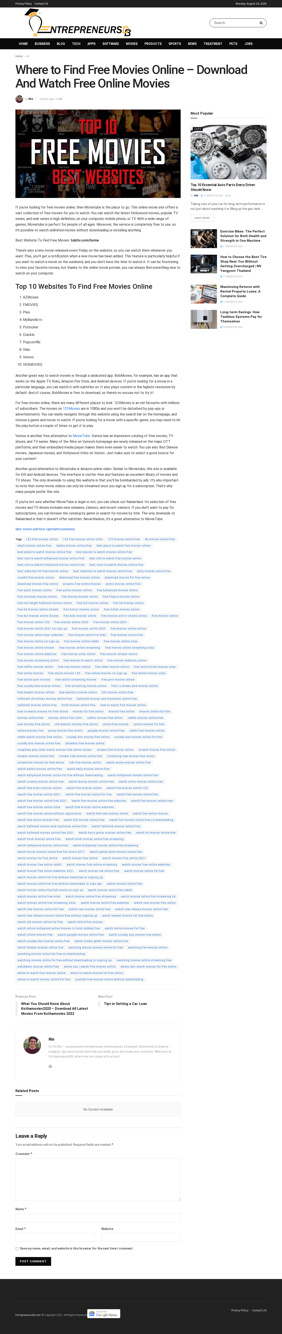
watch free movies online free (137, 794)
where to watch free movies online (41, 973)
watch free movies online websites (90, 807)
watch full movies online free (84, 820)
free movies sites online (78, 654)
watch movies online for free (144, 871)
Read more (202, 218)
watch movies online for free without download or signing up (60, 877)
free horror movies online (81, 609)
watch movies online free (124, 883)
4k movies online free (160, 539)
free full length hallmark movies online (45, 603)
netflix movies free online (105, 717)
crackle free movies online (36, 577)
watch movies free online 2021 (124, 858)
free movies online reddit (81, 641)
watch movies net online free (99, 871)
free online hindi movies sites (155, 666)
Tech (76, 44)
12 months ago (232, 327)
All (27, 56)
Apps (91, 44)
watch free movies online (84, 788)
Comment (24, 1154)
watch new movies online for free (41, 909)
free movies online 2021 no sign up (42, 628)
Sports (175, 44)
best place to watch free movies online (123, 545)
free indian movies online (121, 609)
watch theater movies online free (40, 947)
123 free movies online (42, 539)
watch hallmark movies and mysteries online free (52, 826)
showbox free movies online (84, 743)
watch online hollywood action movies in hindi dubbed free (59, 928)
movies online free (30, 717)
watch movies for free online (38, 858)
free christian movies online (37, 596)
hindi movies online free (78, 705)
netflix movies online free (145, 717)
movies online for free (154, 711)
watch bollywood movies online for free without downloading (60, 775)
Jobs (248, 44)
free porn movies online (118, 679)
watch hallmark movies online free (116, 826)
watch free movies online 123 (127, 788)
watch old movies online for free (40, 922)
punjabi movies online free (106, 730)
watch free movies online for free (89, 794)
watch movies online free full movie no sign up (50, 890)
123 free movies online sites (83, 539)
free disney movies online (80, 596)
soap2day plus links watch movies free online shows (55, 749)
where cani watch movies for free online (148, 966)
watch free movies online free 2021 (42, 800)
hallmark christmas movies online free (45, 698)
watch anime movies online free (128, 762)
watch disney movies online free (91, 781)
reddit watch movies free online (40, 737)
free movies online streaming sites (129, 647)
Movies (131, 44)
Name (21, 1209)
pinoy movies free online (65, 730)
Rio (31, 99)
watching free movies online (147, 947)
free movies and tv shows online (124, 615)
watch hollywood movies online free (43, 845)
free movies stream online (118, 654)
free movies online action (128, 628)
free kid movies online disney (38, 615)
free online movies (30, 673)
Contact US (41, 3)
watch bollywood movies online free (133, 775)
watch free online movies (150, 813)
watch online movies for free (125, 928)
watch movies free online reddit (40, 864)
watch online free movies (85, 922)
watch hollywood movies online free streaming (105, 845)
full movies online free (117, 692)
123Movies (71, 408)
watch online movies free (35, 934)
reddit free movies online (147, 730)
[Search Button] (262, 22)
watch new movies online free (89, 909)
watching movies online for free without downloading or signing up (65, 960)
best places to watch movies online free (104, 552)
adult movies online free (35, 545)
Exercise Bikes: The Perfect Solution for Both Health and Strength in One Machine (243, 236)
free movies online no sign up (38, 641)
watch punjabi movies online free (81, 934)
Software (110, 44)
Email (20, 1229)
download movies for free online (127, 577)
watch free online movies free (38, 820)
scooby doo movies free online (88, 737)
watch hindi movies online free (39, 839)
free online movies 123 (64, 673)
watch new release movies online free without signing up (57, 915)
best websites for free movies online (43, 571)
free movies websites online (127, 660)
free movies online (165, 615)
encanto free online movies (82, 584)
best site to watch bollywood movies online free (51, 558)
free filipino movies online (121, 596)
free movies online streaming (79, 647)
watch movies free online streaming (92, 864)
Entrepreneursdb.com (28, 1315)
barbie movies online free (74, 545)
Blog (61, 44)
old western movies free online (76, 724)
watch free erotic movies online (39, 788)
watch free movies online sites (39, 807)
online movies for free (149, 724)
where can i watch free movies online (90, 966)
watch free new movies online (107, 813)
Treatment (213, 44)
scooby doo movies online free (39, 743)
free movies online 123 (34, 622)
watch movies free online (80, 858)
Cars (197, 129)
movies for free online (88, 711)
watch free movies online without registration (50, 813)
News (192, 44)
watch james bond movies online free (116, 851)
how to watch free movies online (123, 705)
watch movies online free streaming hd (148, 896)
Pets (233, 44)
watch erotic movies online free (141, 781)
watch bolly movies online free (88, 768)
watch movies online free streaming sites (47, 902)
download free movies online (79, 577)
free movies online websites (37, 654)
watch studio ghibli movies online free (101, 941)
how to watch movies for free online (43, 711)
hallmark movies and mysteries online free (107, 698)
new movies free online (34, 724)
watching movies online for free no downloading (51, 953)
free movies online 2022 (89, 628)
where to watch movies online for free (44, 979)
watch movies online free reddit (110, 890)
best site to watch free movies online (115, 558)
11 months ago (213, 195)
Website (107, 1229)
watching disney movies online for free (96, 947)
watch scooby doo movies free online (135, 934)
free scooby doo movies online (39, 686)
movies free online (121, 711)
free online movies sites (149, 673)
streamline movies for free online (41, 762)
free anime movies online (74, 590)
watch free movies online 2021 (39, 794)
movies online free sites (65, 717)
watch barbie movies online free (40, 768)
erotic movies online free (123, 584)
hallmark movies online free (37, 705)
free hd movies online (128, 603)
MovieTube (81, 436)
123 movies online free (124, 539)
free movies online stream (36, 647)
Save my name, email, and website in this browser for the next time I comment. (77, 1248)
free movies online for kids (87, 635)
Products (153, 44)
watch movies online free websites (105, 902)
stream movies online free (36, 756)
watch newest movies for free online (127, 915)
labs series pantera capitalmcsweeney (45, 529)
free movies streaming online (38, 660)
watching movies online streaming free (144, 960)
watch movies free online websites (146, 864)
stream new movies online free (80, 756)
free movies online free (127, 635)
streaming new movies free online (131, 756)
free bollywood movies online (117, 590)
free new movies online (74, 666)
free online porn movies (34, 679)
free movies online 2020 (71, 622)
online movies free (30, 730)
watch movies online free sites (39, 896)
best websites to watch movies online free (102, 571)
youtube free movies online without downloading (109, 979)
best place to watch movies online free (44, 552)
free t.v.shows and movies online (134, 686)
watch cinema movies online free (41, 781)
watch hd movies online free (156, 832)
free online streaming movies (76, 679)
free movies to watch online (83, 660)
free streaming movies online (85, 686)
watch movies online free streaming (91, 896)
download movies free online (38, 584)
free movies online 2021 (110, 622)
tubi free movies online (85, 762)
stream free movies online (115, 749)
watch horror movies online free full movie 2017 (51, 851)
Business (42, 44)
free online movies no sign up (106, 673)
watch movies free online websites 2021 (46, 871)
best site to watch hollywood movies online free (51, 564)
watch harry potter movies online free (105, 832)
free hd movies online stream (38, 609)
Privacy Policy (23, 3)
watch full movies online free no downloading (141, 820)
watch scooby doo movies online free (44, 941)
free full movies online (92, 603)
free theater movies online (36, 692)
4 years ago (46, 99)
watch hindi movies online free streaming (95, 839)
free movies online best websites (40, 635)
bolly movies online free (154, 571)
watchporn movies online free (38, 966)
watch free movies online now (152, 800)
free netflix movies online (35, 666)
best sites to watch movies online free (116, 564)
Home (23, 44)
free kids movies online (80, 615)
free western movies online (78, 692)
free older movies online (112, 666)
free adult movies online (35, 590)
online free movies (116, 724)
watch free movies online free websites (99, 800)
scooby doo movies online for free (138, 737)
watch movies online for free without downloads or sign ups (60, 883)
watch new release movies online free (141, 909)
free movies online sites (121, 641)
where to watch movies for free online (96, 973)
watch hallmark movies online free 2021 (46, 832)
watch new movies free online (155, 902)
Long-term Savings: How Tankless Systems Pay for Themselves (241, 316)
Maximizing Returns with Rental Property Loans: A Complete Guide (240, 291)
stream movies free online (157, 749)
